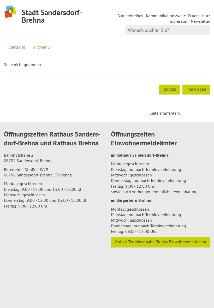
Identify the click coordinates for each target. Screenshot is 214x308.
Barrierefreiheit (130, 15)
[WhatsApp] (204, 113)
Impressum (178, 21)
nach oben (196, 89)
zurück (170, 89)
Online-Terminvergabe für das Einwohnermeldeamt (160, 241)
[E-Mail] (198, 113)
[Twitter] (185, 113)
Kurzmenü (41, 47)
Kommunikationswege (166, 15)
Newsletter (200, 21)
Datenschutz (199, 15)
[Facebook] (191, 113)
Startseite (16, 47)
